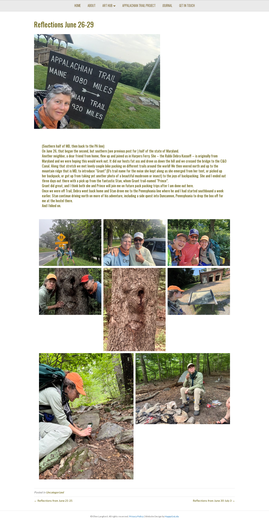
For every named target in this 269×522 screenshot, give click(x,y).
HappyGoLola (172, 516)
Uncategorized (55, 492)
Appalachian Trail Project (139, 5)
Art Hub (107, 5)
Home (77, 5)
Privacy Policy (136, 516)
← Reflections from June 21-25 (53, 500)
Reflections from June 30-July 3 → (214, 500)
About (92, 5)
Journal (167, 5)
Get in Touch (187, 5)
